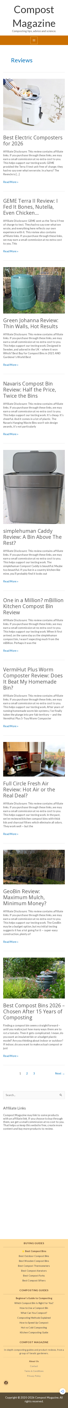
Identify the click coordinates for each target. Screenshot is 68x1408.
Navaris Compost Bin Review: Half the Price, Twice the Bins (29, 389)
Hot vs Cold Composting (34, 1327)
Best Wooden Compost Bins (34, 1261)
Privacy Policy (34, 1376)
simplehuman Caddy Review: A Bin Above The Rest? (32, 536)
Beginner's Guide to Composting (34, 1298)
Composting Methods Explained (34, 1317)
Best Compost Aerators (34, 1270)
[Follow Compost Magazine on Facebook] (6, 1383)
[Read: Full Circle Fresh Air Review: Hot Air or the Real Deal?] (34, 758)
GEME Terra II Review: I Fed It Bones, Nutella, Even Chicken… (30, 206)
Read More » (10, 182)
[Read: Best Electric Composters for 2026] (34, 104)
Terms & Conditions (33, 1371)
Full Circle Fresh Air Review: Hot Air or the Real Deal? (29, 789)
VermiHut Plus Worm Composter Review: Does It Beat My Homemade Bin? (33, 678)
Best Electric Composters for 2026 (32, 140)
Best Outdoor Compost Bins (34, 1256)
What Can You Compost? (34, 1313)
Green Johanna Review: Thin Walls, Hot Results (30, 323)
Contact (34, 1366)
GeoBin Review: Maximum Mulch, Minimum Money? (24, 897)
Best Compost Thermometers (34, 1266)
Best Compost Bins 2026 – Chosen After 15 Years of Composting (34, 1011)
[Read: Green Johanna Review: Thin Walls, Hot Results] (34, 289)
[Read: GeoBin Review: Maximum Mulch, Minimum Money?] (34, 866)
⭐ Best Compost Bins (34, 1251)
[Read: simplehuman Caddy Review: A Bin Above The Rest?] (34, 486)
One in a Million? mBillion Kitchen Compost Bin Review (33, 606)
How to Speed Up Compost (34, 1322)
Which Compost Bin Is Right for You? (34, 1303)
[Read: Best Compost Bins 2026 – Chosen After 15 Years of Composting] (34, 977)
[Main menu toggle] (34, 40)
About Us (34, 1361)
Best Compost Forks (34, 1275)
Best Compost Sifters (34, 1280)
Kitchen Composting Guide (34, 1332)
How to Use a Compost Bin (34, 1308)
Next (60, 1073)
